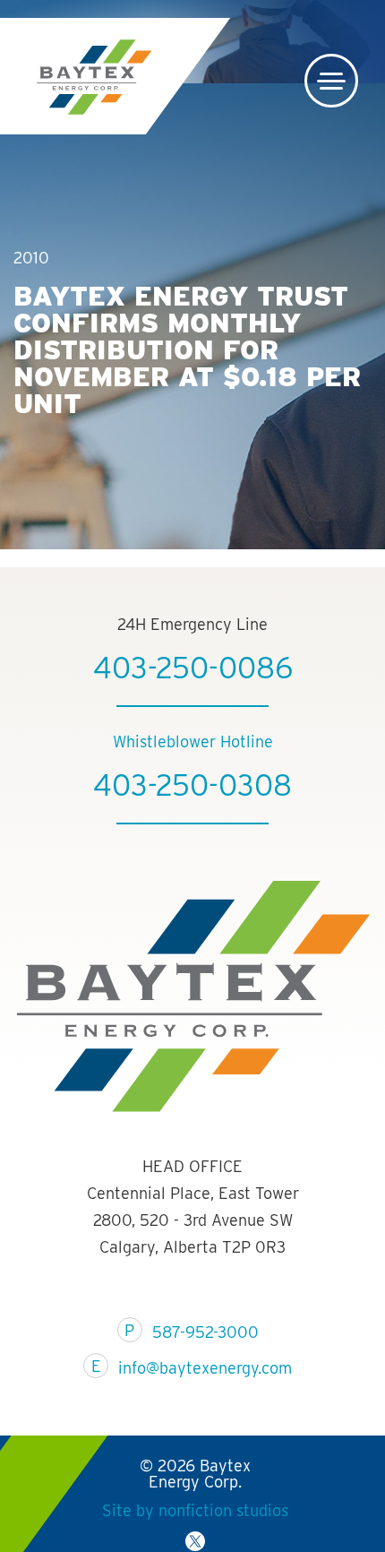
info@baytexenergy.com (205, 1367)
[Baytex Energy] (94, 77)
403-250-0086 (193, 667)
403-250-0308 (192, 785)
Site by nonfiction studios (194, 1510)
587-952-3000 (205, 1332)
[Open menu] (331, 81)
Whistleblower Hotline (193, 741)
